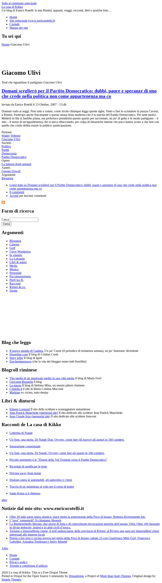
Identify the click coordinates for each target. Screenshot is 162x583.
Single (13, 290)
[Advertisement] (73, 55)
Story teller (16, 358)
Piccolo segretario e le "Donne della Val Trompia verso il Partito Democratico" (58, 459)
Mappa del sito (18, 27)
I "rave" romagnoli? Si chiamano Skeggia (35, 520)
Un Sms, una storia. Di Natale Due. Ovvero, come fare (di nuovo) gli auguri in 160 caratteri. (66, 439)
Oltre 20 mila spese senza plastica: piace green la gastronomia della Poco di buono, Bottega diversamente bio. (77, 516)
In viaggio (15, 255)
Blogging (7, 178)
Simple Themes (11, 579)
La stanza (15, 385)
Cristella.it (15, 389)
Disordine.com (18, 354)
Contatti (14, 24)
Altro (5, 548)
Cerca (6, 219)
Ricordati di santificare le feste (28, 466)
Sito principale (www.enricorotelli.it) (32, 20)
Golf (12, 248)
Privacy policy (18, 562)
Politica (6, 146)
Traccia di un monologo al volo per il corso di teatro (41, 486)
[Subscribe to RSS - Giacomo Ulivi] (3, 202)
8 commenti (16, 192)
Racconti (15, 283)
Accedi (13, 195)
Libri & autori (18, 262)
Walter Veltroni (11, 135)
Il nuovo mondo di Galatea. (26, 350)
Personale (15, 273)
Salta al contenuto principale (19, 3)
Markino (14, 392)
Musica (14, 269)
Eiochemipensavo (20, 361)
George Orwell (11, 171)
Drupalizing (76, 576)
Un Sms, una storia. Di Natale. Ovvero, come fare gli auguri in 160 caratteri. (57, 453)
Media (13, 265)
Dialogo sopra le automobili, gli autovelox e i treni (40, 480)
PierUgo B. (16, 280)
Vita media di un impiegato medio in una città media (41, 378)
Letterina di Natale (21, 433)
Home (13, 17)
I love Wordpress (20, 251)
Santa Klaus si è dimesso (24, 493)
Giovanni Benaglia (21, 381)
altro (4, 500)
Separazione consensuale (24, 446)
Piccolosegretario (20, 276)
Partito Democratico (14, 157)
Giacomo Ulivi (11, 139)
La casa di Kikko (12, 6)
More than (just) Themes (115, 576)
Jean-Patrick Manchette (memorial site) (33, 412)
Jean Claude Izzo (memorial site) (29, 416)
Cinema (14, 244)
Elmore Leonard (19, 409)
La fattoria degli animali (16, 164)
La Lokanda (17, 258)
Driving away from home (25, 473)
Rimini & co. (17, 287)
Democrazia (9, 153)
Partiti (5, 150)
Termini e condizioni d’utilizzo (28, 565)
